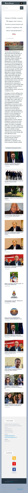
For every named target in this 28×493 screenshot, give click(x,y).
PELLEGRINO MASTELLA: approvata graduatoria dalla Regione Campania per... (14, 335)
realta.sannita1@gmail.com (11, 437)
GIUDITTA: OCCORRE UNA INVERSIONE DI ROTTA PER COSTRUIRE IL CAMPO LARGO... (14, 233)
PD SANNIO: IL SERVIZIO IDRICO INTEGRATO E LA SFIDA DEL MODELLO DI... (13, 387)
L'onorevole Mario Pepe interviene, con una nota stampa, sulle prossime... (13, 215)
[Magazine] (9, 3)
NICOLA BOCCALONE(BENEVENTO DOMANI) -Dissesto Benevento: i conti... (13, 318)
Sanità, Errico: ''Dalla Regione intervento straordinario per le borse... (13, 267)
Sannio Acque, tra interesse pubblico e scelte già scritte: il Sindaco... (13, 370)
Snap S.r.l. (12, 481)
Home (8, 480)
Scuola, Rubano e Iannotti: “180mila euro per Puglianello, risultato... (14, 301)
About (11, 480)
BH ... (6, 250)
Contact (15, 480)
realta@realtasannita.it (10, 435)
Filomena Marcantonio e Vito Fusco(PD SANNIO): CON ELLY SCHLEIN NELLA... (13, 405)
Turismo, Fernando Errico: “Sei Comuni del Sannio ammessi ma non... (14, 353)
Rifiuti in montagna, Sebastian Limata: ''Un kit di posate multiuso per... (14, 284)
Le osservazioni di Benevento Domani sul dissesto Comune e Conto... (14, 181)
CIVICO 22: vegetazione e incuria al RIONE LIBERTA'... (14, 198)
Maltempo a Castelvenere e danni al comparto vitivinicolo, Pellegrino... (13, 164)
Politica (13, 33)
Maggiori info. (20, 489)
